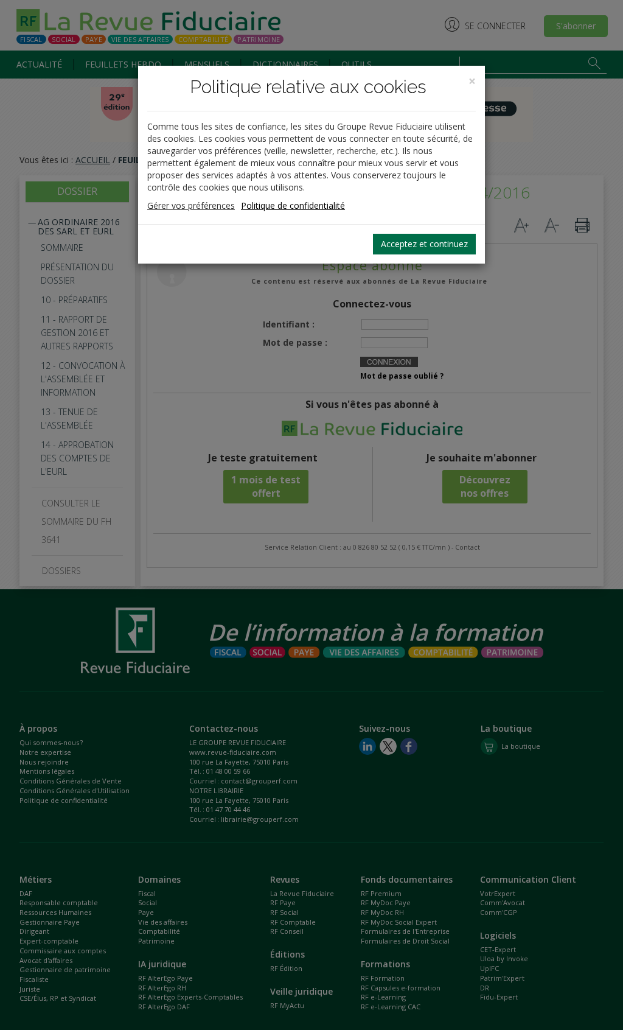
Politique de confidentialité (293, 205)
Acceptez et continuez (424, 244)
